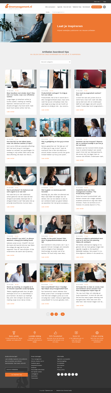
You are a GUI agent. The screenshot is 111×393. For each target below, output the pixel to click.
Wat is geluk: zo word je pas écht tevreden (53, 191)
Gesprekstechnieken (36, 365)
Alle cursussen (50, 7)
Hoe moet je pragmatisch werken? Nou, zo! (88, 94)
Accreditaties (60, 363)
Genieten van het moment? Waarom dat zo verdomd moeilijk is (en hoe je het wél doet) (89, 143)
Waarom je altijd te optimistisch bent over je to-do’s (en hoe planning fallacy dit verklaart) (89, 240)
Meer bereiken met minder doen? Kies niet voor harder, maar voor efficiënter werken (21, 94)
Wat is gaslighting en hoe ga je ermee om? (55, 142)
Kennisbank (86, 7)
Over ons (96, 1)
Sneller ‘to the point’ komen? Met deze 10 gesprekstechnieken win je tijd (54, 240)
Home (47, 12)
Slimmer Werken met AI (37, 361)
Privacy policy (61, 369)
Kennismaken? (96, 7)
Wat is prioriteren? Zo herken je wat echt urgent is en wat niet (20, 191)
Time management (36, 359)
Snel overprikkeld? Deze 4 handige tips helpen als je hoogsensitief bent (54, 287)
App (104, 1)
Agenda (59, 7)
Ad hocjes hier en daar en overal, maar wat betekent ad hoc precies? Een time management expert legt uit (90, 288)
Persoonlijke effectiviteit (37, 369)
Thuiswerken (34, 378)
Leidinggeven (34, 373)
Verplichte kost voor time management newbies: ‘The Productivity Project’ (86, 191)
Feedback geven (35, 363)
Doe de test (67, 7)
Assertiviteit (34, 376)
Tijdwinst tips (76, 7)
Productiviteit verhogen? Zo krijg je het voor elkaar (54, 94)
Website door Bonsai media (64, 390)
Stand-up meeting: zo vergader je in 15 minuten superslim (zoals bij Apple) (20, 287)
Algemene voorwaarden (63, 359)
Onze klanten (60, 365)
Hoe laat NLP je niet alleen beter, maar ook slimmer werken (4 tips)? (19, 142)
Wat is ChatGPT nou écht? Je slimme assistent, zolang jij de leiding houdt (20, 239)
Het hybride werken (36, 371)
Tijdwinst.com (49, 390)
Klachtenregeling (61, 361)
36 (62, 314)
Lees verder (10, 111)
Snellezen (33, 367)
